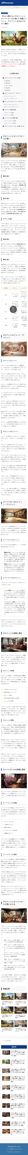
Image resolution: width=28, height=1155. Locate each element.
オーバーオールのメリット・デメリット (14, 101)
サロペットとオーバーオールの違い (13, 77)
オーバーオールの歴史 (11, 123)
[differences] (7, 2)
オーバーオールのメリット (12, 104)
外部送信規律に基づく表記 (14, 1146)
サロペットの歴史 (10, 115)
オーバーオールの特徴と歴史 (11, 118)
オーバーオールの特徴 (11, 120)
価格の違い (8, 90)
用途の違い (8, 87)
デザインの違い (9, 85)
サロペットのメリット (11, 96)
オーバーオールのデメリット (12, 106)
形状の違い (8, 83)
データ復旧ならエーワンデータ (15, 1149)
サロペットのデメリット (11, 98)
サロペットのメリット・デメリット (13, 93)
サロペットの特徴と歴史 (10, 109)
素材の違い (8, 80)
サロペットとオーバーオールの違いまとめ (14, 126)
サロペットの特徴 (10, 112)
